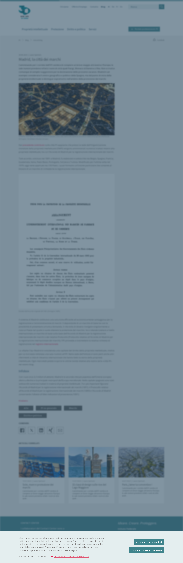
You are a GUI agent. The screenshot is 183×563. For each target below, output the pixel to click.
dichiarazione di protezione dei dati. (71, 556)
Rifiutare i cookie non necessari (146, 550)
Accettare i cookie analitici (149, 542)
